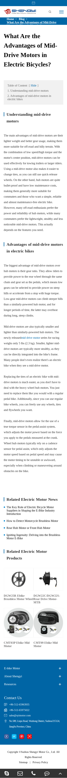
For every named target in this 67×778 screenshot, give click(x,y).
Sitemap (23, 762)
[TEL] (33, 773)
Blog (22, 19)
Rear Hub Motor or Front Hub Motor (28, 527)
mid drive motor (30, 337)
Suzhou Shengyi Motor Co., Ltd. (38, 752)
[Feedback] (47, 773)
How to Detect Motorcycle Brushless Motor (32, 520)
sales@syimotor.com (20, 715)
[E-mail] (20, 773)
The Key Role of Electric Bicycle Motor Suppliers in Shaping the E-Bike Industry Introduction (31, 510)
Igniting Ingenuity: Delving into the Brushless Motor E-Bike (33, 536)
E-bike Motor (12, 668)
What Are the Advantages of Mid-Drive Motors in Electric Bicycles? (31, 24)
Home (10, 19)
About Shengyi (13, 676)
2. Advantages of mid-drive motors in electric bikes (29, 97)
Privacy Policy (40, 762)
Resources (10, 684)
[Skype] (6, 773)
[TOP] (60, 773)
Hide (33, 85)
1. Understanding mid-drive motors (28, 90)
